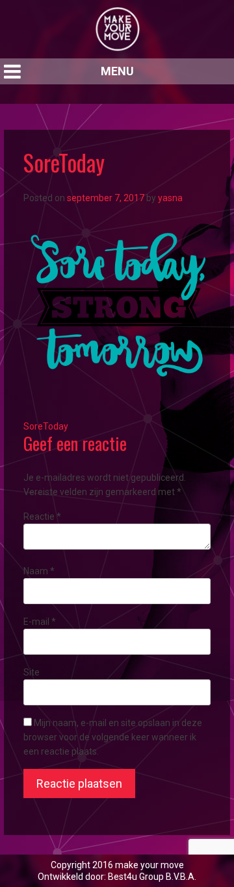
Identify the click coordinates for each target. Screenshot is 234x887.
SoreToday (45, 426)
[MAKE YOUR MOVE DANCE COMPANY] (117, 29)
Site (31, 672)
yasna (170, 198)
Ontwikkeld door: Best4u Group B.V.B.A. (117, 876)
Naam (39, 571)
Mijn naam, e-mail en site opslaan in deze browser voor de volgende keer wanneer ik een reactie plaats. (112, 737)
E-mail (39, 621)
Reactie (42, 516)
